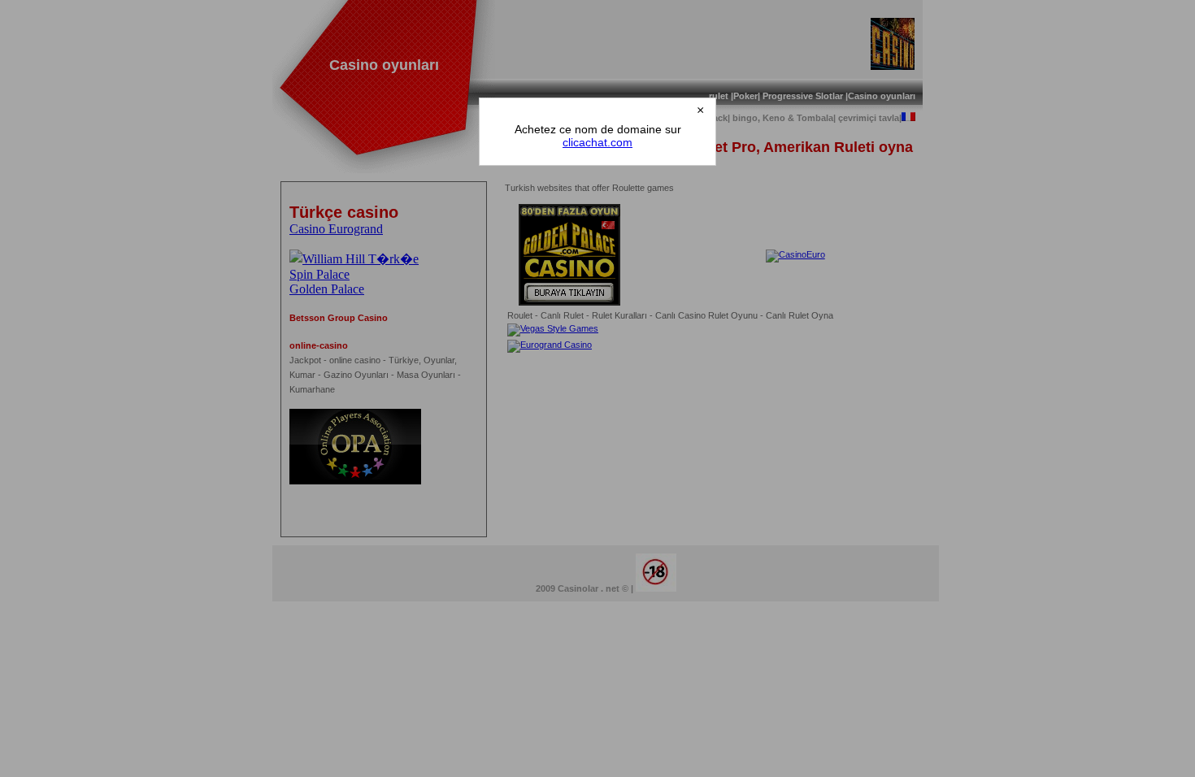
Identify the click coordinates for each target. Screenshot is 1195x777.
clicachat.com (597, 142)
